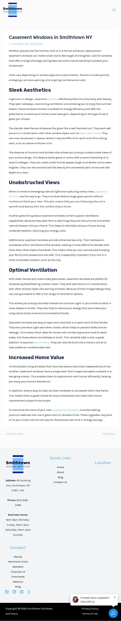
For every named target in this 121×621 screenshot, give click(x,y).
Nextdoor (17, 566)
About (60, 472)
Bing (18, 586)
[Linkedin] (14, 592)
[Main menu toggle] (114, 10)
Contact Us (60, 482)
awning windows (90, 133)
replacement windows (65, 409)
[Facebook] (7, 592)
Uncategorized (20, 43)
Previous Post (13, 433)
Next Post (110, 433)
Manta (18, 556)
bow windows (41, 342)
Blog (60, 477)
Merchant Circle (18, 561)
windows (53, 99)
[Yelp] (29, 592)
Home (60, 467)
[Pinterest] (22, 592)
